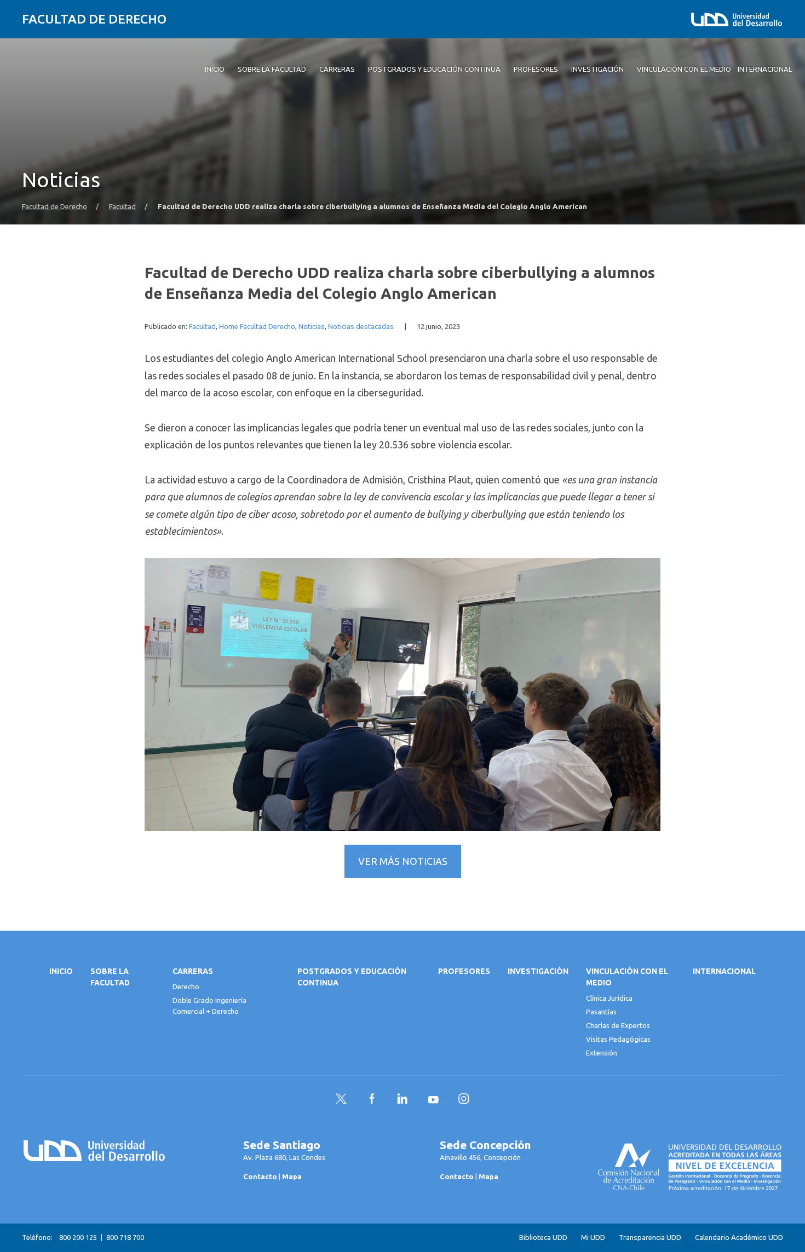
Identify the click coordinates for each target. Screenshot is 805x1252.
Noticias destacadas (361, 326)
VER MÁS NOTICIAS (402, 861)
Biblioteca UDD (543, 1237)
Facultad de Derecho (94, 19)
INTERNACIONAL (724, 971)
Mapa (292, 1176)
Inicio (61, 971)
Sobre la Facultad (110, 977)
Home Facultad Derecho (257, 326)
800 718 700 (125, 1237)
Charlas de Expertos (618, 1025)
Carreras (193, 971)
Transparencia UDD (650, 1237)
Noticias (311, 326)
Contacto (260, 1176)
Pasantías (601, 1012)
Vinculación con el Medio (627, 977)
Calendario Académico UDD (739, 1237)
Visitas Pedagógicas (618, 1039)
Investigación (538, 971)
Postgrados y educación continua (351, 977)
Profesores (464, 971)
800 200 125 (78, 1237)
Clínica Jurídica (609, 998)
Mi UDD (593, 1237)
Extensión (601, 1053)
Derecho (186, 986)
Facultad (122, 207)
